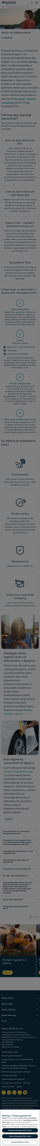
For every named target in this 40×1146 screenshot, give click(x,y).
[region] (20, 1127)
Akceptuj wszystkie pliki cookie (20, 1130)
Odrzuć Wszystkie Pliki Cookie (20, 1136)
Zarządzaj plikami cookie (20, 1142)
